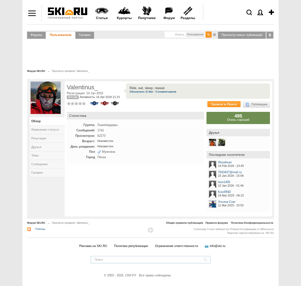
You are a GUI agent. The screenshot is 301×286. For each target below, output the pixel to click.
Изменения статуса (45, 129)
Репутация (38, 138)
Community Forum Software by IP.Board (216, 229)
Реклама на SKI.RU (93, 246)
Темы (35, 155)
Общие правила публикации (184, 222)
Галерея (85, 35)
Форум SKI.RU (36, 222)
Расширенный (214, 34)
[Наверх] (150, 230)
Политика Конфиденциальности (252, 222)
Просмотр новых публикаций (242, 35)
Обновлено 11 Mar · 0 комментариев (153, 91)
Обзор (36, 121)
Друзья (36, 147)
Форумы (36, 35)
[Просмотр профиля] (213, 164)
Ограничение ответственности (176, 246)
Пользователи (60, 35)
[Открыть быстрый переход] (269, 35)
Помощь (40, 228)
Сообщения (39, 164)
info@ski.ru (217, 246)
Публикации (258, 104)
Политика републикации (131, 246)
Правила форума (217, 222)
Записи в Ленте (224, 104)
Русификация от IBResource (256, 229)
